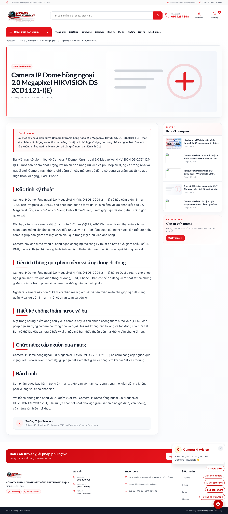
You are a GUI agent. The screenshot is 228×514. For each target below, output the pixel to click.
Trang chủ (11, 40)
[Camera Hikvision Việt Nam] (27, 15)
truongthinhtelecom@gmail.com (143, 484)
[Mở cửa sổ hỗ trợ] (218, 504)
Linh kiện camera (214, 475)
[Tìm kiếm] (158, 15)
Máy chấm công (215, 482)
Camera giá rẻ (216, 468)
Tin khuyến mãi (22, 66)
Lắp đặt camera (215, 489)
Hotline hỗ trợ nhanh (212, 496)
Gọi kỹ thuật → (175, 238)
